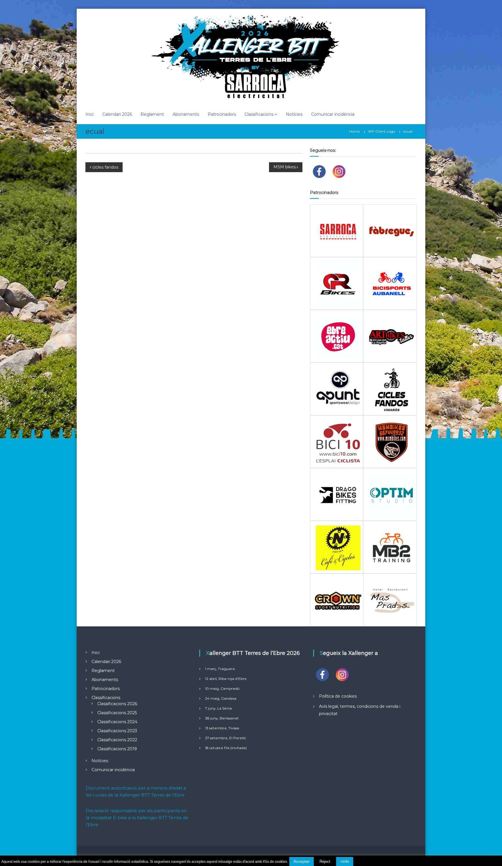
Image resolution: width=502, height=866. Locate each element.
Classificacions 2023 (117, 730)
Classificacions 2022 (117, 739)
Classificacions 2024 (117, 721)
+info (344, 861)
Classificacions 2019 (117, 748)
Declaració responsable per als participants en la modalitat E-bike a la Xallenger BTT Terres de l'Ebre (137, 817)
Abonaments (186, 114)
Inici (89, 114)
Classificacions (259, 114)
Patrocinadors (222, 114)
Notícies (294, 114)
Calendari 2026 (117, 114)
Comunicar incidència (332, 114)
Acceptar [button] (301, 861)
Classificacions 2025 (117, 712)
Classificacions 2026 (117, 703)
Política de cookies (338, 696)
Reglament (152, 114)
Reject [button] (325, 861)
